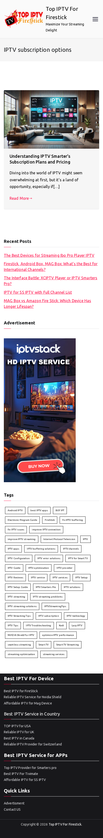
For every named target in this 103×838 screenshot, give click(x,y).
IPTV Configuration (19, 558)
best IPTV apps (39, 510)
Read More (19, 198)
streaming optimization (21, 654)
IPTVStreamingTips (55, 606)
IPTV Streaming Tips (19, 616)
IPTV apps (13, 548)
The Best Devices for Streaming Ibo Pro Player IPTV (49, 255)
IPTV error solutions (48, 558)
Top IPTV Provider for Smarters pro (30, 768)
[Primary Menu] (95, 19)
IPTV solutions (72, 587)
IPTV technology (76, 616)
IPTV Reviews (15, 577)
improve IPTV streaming (22, 539)
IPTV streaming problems (48, 596)
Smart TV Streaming (67, 644)
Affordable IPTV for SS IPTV (25, 780)
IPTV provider (64, 568)
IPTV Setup (81, 577)
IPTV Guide (14, 568)
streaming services (54, 654)
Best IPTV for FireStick (21, 691)
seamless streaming (19, 644)
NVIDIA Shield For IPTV (21, 635)
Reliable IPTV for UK (19, 732)
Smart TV (44, 644)
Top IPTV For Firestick (65, 824)
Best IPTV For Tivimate (21, 774)
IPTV (85, 539)
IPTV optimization (38, 568)
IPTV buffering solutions (41, 548)
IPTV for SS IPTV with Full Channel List (38, 292)
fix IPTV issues (16, 529)
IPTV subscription (48, 616)
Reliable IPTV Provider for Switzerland (33, 744)
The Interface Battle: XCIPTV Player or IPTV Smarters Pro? (50, 281)
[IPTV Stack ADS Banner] (40, 410)
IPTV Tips (13, 625)
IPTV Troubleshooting (38, 625)
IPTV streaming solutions (22, 606)
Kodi (61, 625)
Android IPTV (15, 510)
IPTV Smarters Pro (46, 587)
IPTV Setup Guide (18, 587)
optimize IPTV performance (58, 635)
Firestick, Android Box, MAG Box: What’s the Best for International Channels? (50, 267)
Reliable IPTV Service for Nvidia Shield (32, 697)
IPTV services (60, 577)
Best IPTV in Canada (19, 738)
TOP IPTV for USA (17, 726)
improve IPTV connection (46, 529)
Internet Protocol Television (59, 539)
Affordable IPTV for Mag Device (28, 703)
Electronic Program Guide (22, 520)
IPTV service (38, 577)
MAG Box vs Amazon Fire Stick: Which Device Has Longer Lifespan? (47, 304)
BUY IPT (60, 510)
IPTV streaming (16, 596)
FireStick (50, 520)
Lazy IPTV (77, 625)
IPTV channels (71, 548)
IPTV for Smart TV (78, 558)
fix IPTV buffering (72, 520)
